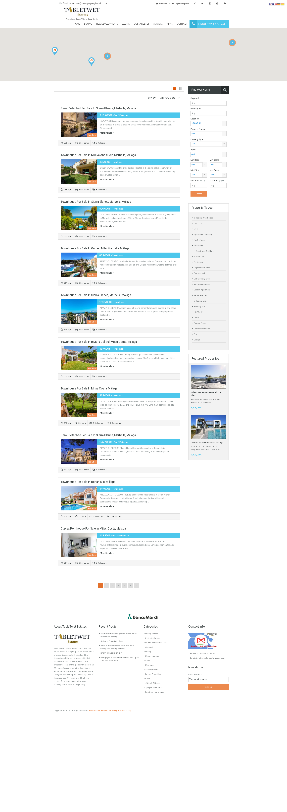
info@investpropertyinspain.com (91, 3)
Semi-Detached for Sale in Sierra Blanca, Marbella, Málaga (98, 108)
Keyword (195, 98)
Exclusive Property (153, 638)
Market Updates (152, 656)
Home (77, 24)
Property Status (198, 129)
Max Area (217, 180)
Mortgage (149, 665)
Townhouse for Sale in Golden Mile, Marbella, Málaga (95, 248)
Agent (193, 149)
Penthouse (198, 262)
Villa (196, 229)
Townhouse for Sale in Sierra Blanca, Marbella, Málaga (96, 201)
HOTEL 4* (198, 312)
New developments (107, 24)
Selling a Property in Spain (112, 641)
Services (158, 24)
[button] (94, 65)
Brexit (147, 678)
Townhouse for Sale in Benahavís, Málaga (88, 482)
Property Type (197, 139)
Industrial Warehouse (203, 218)
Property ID (196, 108)
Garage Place (200, 323)
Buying (88, 24)
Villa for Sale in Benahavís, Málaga (207, 442)
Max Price (214, 170)
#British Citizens (152, 683)
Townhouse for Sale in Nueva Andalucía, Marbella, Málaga (98, 155)
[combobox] (209, 123)
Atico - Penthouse (202, 284)
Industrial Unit (200, 301)
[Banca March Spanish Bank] (143, 616)
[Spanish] (283, 4)
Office (196, 317)
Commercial (199, 273)
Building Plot (199, 306)
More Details (106, 133)
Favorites (163, 4)
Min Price (195, 170)
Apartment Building (205, 251)
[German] (279, 4)
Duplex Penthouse (202, 268)
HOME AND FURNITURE (111, 653)
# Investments (151, 669)
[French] (275, 4)
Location (195, 118)
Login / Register (182, 4)
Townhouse (199, 256)
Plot (195, 334)
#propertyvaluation (153, 687)
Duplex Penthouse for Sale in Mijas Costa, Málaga (93, 528)
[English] (271, 4)
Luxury (148, 651)
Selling (126, 24)
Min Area (198, 180)
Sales (147, 660)
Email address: (195, 674)
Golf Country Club (202, 279)
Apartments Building (203, 234)
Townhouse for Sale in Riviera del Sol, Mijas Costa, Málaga (99, 341)
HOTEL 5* (198, 223)
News (170, 24)
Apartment (198, 245)
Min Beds (195, 160)
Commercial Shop (202, 328)
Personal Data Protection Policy (103, 710)
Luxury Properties (153, 674)
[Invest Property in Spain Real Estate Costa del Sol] (81, 13)
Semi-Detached (200, 295)
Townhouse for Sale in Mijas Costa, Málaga (89, 388)
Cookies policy (124, 710)
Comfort (149, 647)
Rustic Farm (199, 240)
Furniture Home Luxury (155, 692)
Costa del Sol (141, 24)
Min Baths (214, 160)
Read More (206, 402)
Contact (182, 24)
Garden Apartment (202, 290)
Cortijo (197, 340)
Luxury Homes (151, 634)
